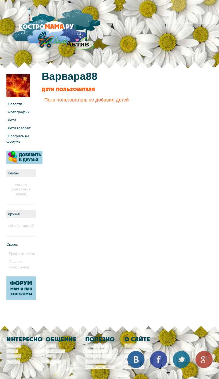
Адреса (12, 351)
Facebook (158, 359)
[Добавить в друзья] (24, 157)
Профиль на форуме (17, 138)
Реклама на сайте (138, 345)
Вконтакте (135, 359)
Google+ (204, 359)
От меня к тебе (96, 345)
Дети (12, 120)
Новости (15, 104)
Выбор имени (95, 362)
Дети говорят (19, 128)
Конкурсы (14, 356)
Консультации (96, 351)
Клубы (51, 356)
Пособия (13, 362)
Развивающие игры (100, 367)
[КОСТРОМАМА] (55, 29)
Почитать (14, 345)
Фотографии (19, 112)
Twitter (181, 359)
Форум (51, 345)
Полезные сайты (98, 356)
